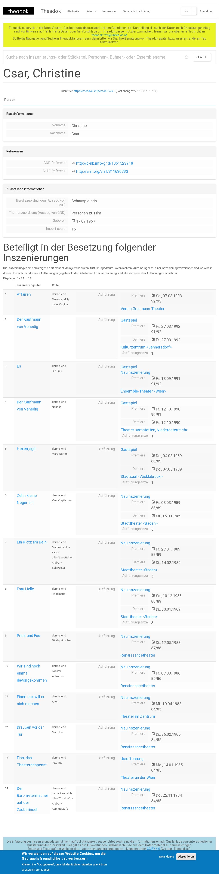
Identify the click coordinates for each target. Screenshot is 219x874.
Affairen (24, 294)
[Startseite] (20, 11)
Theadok (51, 11)
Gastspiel (129, 320)
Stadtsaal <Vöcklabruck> (142, 476)
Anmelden (206, 11)
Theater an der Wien (138, 777)
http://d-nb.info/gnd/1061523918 (104, 163)
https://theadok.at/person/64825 (94, 91)
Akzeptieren (186, 856)
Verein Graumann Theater (142, 308)
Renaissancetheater (138, 655)
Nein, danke (166, 856)
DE (186, 10)
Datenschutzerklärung (137, 11)
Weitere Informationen (36, 869)
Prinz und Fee (28, 635)
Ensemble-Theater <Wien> (143, 391)
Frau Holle (25, 589)
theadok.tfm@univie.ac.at (110, 35)
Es (19, 366)
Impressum (109, 11)
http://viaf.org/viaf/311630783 (102, 171)
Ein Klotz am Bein (32, 542)
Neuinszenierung (135, 372)
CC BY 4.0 (153, 848)
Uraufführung (132, 758)
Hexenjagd (26, 448)
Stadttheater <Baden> (139, 523)
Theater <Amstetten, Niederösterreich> (154, 430)
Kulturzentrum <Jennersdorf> (146, 347)
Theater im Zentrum (138, 716)
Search (202, 57)
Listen (90, 11)
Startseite (73, 11)
